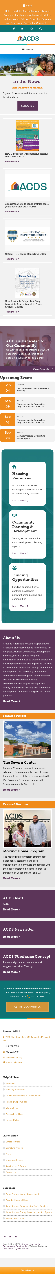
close (29, 5)
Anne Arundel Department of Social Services (27, 1206)
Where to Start (13, 1141)
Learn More (19, 500)
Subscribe (27, 105)
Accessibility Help (14, 1114)
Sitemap (25, 1248)
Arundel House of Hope (17, 1200)
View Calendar (41, 369)
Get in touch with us (27, 1006)
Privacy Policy (12, 1120)
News (8, 1154)
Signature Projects (14, 1148)
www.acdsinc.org (14, 1062)
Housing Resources (15, 1089)
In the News (26, 81)
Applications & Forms (16, 1166)
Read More (11, 161)
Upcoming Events (14, 1160)
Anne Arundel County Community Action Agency (29, 1212)
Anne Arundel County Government (22, 1194)
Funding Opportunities (16, 1102)
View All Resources (15, 1218)
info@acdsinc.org (14, 1057)
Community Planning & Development (23, 1095)
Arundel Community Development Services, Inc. (27, 38)
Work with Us (12, 1108)
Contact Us (11, 1172)
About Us (10, 1083)
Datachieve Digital (11, 1248)
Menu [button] (29, 49)
